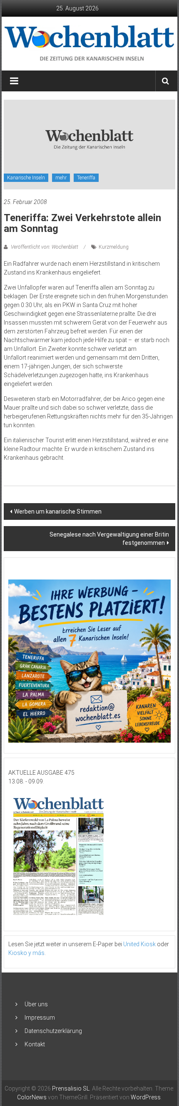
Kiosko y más (26, 953)
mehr (61, 178)
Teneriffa (86, 178)
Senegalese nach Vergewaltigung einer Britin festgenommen (109, 538)
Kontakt (35, 1044)
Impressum (40, 1017)
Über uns (36, 1004)
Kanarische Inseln (26, 178)
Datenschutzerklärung (53, 1031)
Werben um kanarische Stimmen (58, 511)
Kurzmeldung (114, 247)
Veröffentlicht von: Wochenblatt (45, 247)
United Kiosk (139, 944)
